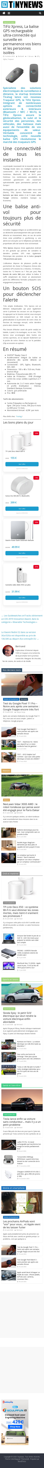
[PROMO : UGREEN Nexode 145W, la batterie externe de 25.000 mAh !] (8, 949)
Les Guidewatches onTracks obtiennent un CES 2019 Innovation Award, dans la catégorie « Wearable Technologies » (22, 619)
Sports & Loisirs (9, 22)
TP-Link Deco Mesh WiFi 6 (15, 451)
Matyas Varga (21, 712)
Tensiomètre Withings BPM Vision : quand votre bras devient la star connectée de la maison (28, 1160)
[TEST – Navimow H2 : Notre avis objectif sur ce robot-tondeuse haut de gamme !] (8, 741)
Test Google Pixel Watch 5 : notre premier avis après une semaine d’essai (27, 731)
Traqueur (11, 59)
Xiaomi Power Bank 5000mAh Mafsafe (19, 540)
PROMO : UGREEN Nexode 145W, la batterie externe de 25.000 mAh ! (27, 952)
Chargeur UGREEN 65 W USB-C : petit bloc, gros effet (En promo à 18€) (29, 1174)
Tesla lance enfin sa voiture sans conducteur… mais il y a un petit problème (22, 1121)
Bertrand (21, 56)
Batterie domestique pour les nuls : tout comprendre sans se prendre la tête (28, 832)
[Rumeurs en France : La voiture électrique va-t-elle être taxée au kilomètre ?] (8, 1041)
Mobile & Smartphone (11, 699)
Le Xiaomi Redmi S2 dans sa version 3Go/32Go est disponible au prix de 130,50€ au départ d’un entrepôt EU (20, 635)
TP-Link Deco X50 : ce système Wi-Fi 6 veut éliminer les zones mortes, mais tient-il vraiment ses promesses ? (20, 911)
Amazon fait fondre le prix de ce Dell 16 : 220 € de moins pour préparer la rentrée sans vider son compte (29, 939)
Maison (6, 800)
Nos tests (24, 699)
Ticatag (19, 416)
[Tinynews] (3, 13)
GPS (38, 56)
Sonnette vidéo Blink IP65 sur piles (18, 585)
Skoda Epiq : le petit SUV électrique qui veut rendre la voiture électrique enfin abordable (19, 1017)
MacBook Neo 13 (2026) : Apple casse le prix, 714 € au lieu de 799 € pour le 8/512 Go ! (29, 965)
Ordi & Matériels (9, 903)
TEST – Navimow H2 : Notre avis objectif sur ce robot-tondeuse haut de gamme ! (27, 744)
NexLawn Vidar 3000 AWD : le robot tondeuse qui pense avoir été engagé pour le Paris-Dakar (21, 807)
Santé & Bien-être (9, 1115)
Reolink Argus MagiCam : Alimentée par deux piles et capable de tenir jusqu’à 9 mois (28, 844)
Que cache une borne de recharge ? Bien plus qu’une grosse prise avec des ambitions (29, 1056)
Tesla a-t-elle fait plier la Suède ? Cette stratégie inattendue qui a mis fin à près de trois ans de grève (29, 1070)
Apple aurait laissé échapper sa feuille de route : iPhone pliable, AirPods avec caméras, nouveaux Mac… (28, 1275)
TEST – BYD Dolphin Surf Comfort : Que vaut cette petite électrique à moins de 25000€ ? (28, 756)
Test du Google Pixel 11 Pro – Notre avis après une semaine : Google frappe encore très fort (21, 706)
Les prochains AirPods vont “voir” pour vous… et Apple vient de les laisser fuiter (21, 1224)
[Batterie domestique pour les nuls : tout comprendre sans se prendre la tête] (8, 829)
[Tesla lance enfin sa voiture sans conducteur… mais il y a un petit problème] (22, 1090)
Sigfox (5, 59)
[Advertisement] (22, 1314)
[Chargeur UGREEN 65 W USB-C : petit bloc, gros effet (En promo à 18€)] (8, 1171)
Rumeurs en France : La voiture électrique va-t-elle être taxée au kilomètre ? (29, 1044)
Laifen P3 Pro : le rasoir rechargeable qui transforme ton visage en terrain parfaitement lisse (29, 1145)
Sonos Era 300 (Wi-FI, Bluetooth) (17, 496)
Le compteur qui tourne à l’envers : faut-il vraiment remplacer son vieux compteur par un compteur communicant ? (29, 858)
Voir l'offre (22, 464)
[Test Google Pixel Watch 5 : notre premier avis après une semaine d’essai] (8, 728)
